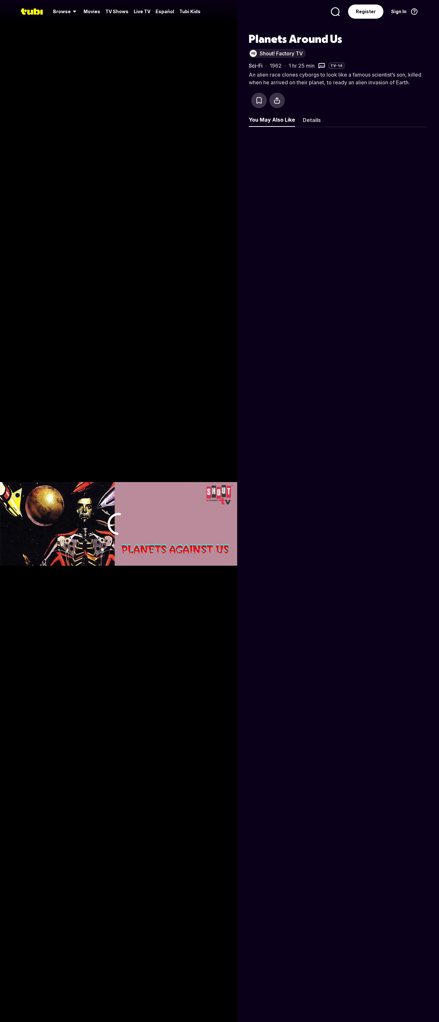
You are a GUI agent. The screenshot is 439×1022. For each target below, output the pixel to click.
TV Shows (117, 11)
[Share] (277, 100)
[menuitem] (65, 11)
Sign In (399, 11)
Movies (92, 11)
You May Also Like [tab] (272, 119)
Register (366, 11)
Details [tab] (312, 120)
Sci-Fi (256, 65)
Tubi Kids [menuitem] (190, 11)
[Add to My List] (259, 100)
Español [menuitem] (165, 11)
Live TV (142, 11)
